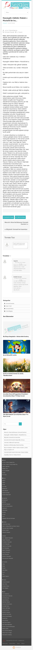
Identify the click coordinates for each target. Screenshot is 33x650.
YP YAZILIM (18, 647)
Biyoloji (4, 512)
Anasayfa (5, 23)
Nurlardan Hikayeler (7, 542)
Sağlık (3, 482)
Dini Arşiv (4, 474)
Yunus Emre (5, 620)
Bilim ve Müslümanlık (7, 506)
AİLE (4, 478)
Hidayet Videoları (6, 532)
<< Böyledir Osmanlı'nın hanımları (15, 229)
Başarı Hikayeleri (6, 550)
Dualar (3, 472)
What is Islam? (5, 530)
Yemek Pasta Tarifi (6, 494)
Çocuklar (4, 486)
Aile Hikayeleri (5, 554)
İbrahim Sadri (5, 628)
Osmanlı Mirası (9, 308)
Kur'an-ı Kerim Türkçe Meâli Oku (10, 464)
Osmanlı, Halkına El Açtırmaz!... (12, 442)
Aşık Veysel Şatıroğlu (7, 624)
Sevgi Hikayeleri (6, 552)
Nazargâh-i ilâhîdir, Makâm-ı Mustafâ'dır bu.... (15, 434)
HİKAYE (4, 536)
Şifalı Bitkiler (5, 490)
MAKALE (5, 500)
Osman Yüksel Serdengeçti (8, 626)
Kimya (3, 514)
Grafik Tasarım (5, 576)
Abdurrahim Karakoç (7, 634)
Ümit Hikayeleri (6, 544)
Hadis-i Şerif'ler (5, 466)
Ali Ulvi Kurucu (5, 610)
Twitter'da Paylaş (21, 217)
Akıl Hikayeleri (5, 548)
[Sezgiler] (3, 641)
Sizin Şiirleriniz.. (6, 593)
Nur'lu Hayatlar (5, 470)
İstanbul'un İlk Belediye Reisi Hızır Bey (14, 445)
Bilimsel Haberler (6, 504)
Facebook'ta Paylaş (8, 217)
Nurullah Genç (5, 606)
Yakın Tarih (9, 306)
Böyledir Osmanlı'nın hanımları (12, 437)
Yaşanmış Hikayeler (6, 546)
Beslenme (4, 488)
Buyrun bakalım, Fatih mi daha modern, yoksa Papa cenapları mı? (16, 448)
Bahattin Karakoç (6, 612)
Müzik (3, 568)
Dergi (3, 566)
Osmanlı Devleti (9, 32)
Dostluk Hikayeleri (6, 556)
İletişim (23, 643)
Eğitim (3, 480)
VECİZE (5, 498)
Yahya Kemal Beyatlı (7, 616)
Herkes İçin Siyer (6, 524)
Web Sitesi (4, 570)
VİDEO (4, 522)
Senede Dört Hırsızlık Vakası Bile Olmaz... (14, 440)
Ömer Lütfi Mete (6, 608)
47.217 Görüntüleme (11, 30)
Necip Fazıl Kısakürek (7, 595)
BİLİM (4, 502)
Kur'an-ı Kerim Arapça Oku (8, 462)
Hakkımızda (5, 643)
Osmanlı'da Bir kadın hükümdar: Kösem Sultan (16, 452)
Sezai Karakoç (5, 600)
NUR (4, 460)
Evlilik (3, 484)
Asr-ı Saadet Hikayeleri (7, 537)
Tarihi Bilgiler (9, 311)
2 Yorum (19, 32)
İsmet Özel (4, 618)
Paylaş (18, 643)
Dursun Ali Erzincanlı (7, 604)
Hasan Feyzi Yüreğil (7, 632)
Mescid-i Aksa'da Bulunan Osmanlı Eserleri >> (16, 223)
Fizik (3, 516)
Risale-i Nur (5, 468)
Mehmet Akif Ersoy (6, 614)
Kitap (3, 564)
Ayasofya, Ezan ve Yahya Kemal (12, 454)
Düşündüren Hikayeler (7, 558)
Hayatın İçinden (5, 492)
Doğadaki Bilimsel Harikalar (8, 518)
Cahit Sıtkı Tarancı (6, 622)
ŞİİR (4, 591)
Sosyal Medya (12, 643)
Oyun (3, 572)
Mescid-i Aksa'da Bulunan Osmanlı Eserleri (15, 432)
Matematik (4, 510)
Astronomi (4, 508)
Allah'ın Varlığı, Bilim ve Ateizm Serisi (10, 526)
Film (3, 574)
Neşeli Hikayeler (6, 540)
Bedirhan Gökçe (6, 602)
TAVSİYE (5, 562)
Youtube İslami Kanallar (7, 528)
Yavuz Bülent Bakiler (7, 630)
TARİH (4, 580)
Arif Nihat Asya (5, 598)
